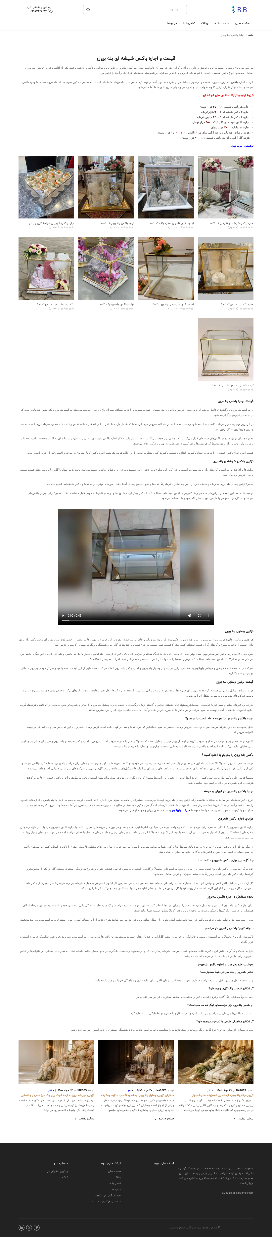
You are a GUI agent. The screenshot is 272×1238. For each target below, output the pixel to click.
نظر (210, 1090)
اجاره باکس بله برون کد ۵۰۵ (117, 223)
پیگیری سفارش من (57, 1171)
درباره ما (172, 23)
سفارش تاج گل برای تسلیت (106, 1201)
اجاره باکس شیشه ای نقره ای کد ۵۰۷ (231, 223)
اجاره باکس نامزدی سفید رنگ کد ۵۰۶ (172, 223)
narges (241, 1090)
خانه (250, 34)
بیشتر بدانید (245, 1119)
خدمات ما (223, 23)
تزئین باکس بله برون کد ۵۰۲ (117, 304)
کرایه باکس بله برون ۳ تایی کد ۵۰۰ (232, 385)
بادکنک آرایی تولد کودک (107, 1195)
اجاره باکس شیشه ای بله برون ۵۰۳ (173, 304)
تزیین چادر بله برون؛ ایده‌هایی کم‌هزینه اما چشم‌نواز (223, 1095)
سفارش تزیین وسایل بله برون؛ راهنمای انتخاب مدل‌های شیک (137, 1095)
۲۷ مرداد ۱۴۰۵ (224, 1090)
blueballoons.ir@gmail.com (237, 1193)
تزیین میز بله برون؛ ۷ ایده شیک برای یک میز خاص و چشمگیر (57, 1095)
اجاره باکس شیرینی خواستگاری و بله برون (49, 223)
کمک (65, 1177)
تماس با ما (189, 23)
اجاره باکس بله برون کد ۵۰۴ (237, 304)
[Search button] (88, 9)
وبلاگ (204, 23)
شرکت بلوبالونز (181, 810)
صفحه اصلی (242, 23)
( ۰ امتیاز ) (233, 227)
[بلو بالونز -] (234, 10)
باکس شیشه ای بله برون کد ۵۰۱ (55, 304)
